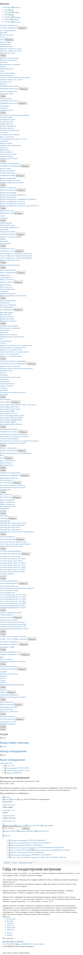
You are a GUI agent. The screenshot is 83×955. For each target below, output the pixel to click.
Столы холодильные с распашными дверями (16, 258)
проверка (3, 511)
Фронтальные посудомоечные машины (14, 434)
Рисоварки (3, 108)
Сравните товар (23, 770)
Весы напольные (6, 463)
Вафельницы (4, 150)
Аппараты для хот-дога (8, 154)
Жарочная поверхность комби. (11, 51)
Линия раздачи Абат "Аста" (9, 407)
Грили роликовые (6, 152)
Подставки (3, 515)
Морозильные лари (7, 210)
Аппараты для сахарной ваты (10, 145)
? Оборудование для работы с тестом (13, 139)
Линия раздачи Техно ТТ (9, 413)
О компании (11, 919)
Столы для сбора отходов (9, 590)
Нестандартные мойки (8, 506)
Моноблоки (4, 241)
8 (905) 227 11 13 (9, 810)
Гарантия (10, 923)
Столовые (8, 22)
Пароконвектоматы (7, 69)
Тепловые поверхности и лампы (11, 79)
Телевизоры (4, 291)
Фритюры (3, 84)
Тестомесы (4, 132)
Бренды (9, 935)
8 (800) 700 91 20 (6, 763)
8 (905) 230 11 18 (9, 821)
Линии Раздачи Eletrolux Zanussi (11, 418)
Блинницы (3, 147)
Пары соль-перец (6, 659)
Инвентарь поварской (7, 724)
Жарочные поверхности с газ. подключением (16, 345)
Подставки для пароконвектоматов (12, 525)
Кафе (6, 14)
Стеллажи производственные (10, 551)
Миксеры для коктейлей (8, 334)
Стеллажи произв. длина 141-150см (13, 569)
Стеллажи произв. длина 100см (11, 561)
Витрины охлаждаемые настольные (12, 203)
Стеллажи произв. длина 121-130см (13, 565)
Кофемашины (5, 330)
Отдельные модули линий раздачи (12, 415)
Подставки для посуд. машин (10, 529)
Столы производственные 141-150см (13, 599)
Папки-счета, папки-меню (9, 711)
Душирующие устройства (9, 478)
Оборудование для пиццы (9, 86)
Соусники (3, 672)
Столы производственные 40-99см (12, 605)
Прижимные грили (6, 46)
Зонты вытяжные (6, 480)
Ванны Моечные (6, 494)
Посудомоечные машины (9, 429)
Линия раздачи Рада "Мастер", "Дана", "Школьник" (18, 405)
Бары (6, 10)
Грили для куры (5, 42)
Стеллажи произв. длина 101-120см (13, 563)
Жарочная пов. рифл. (7, 53)
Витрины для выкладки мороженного (13, 195)
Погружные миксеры (7, 383)
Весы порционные (6, 465)
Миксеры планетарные (8, 126)
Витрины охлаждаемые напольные (12, 201)
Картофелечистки (6, 370)
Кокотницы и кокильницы (9, 674)
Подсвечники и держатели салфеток (13, 661)
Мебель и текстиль (6, 279)
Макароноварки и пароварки (10, 64)
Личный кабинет (23, 768)
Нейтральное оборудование (10, 473)
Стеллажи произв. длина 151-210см (13, 558)
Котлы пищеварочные (8, 30)
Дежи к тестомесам (7, 137)
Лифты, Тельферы (6, 386)
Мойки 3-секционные (7, 500)
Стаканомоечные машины (9, 438)
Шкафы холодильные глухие (10, 180)
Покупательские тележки (9, 620)
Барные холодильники (8, 178)
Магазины (8, 7)
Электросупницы (6, 98)
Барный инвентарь (6, 702)
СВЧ (1, 339)
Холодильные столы (7, 248)
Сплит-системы (5, 243)
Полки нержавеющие (7, 536)
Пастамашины (5, 381)
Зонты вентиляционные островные (12, 485)
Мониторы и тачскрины (8, 321)
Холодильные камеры (8, 231)
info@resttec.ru (27, 944)
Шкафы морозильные (7, 171)
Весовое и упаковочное (8, 448)
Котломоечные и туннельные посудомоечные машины (19, 441)
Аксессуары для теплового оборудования (15, 115)
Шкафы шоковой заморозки (10, 265)
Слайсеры (3, 388)
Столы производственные (9, 581)
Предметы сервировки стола (10, 652)
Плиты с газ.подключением (9, 354)
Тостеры (3, 343)
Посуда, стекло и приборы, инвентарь (13, 636)
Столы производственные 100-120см (13, 595)
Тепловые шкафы (6, 117)
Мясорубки (4, 375)
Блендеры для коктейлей (9, 326)
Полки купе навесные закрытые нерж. (13, 542)
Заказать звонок (38, 944)
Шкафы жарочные (6, 124)
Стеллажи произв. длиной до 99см (12, 571)
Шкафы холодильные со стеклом (11, 182)
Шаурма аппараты (6, 156)
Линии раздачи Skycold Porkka (11, 420)
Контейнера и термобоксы (9, 642)
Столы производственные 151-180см (13, 601)
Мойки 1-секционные (7, 502)
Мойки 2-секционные (7, 504)
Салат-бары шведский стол (9, 227)
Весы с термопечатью (8, 460)
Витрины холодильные (8, 187)
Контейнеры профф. (7, 647)
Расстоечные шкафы (7, 73)
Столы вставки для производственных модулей (17, 588)
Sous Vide (3, 32)
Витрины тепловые (6, 35)
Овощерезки (4, 379)
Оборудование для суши (9, 100)
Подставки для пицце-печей (10, 527)
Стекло (2, 678)
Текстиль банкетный (7, 289)
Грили (2, 37)
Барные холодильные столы (10, 260)
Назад (3, 55)
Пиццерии (8, 17)
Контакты (10, 925)
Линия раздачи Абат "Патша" (10, 409)
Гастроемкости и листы (8, 722)
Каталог (9, 933)
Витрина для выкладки (8, 192)
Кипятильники (5, 303)
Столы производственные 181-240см (13, 603)
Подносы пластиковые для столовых (13, 697)
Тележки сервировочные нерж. (11, 612)
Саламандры (4, 106)
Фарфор (3, 682)
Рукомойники (4, 508)
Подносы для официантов (9, 695)
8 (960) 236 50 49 (9, 816)
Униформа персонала (8, 293)
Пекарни (7, 19)
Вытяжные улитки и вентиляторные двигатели (16, 368)
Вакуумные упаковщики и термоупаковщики (15, 453)
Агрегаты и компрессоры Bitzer (11, 237)
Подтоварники (5, 521)
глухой (2, 216)
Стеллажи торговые (7, 574)
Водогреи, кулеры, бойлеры (10, 366)
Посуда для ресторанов (8, 666)
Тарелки (3, 680)
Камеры (3, 239)
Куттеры (3, 373)
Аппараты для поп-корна (9, 158)
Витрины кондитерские (8, 197)
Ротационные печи (6, 121)
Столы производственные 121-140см (13, 597)
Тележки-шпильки (6, 615)
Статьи (14, 862)
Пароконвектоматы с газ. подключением (14, 352)
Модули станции (6, 143)
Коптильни (3, 62)
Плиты (2, 71)
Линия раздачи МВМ (7, 411)
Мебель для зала (6, 287)
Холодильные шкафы (7, 173)
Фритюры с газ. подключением (11, 356)
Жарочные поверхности (8, 60)
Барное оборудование (8, 270)
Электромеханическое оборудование (13, 361)
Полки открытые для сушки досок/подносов (15, 544)
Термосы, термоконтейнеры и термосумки (15, 77)
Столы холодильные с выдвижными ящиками (16, 256)
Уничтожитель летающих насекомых (13, 392)
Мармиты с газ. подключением (11, 350)
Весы (2, 455)
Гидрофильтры (5, 489)
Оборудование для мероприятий (11, 337)
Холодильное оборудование (10, 163)
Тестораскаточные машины (9, 134)
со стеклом (4, 218)
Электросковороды (6, 75)
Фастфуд (7, 12)
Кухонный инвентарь (7, 716)
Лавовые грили (5, 44)
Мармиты (3, 66)
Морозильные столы (7, 225)
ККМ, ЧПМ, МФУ (5, 314)
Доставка (10, 921)
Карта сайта (11, 927)
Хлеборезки (4, 141)
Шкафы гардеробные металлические (13, 295)
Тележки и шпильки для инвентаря (12, 622)
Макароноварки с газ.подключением (13, 347)
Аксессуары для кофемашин (10, 328)
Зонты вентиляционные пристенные (13, 487)
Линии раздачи (5, 399)
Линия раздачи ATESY (8, 422)
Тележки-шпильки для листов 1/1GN (13, 626)
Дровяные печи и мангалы (9, 58)
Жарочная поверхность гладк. (10, 48)
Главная (7, 862)
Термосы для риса (6, 110)
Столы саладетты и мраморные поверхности (16, 253)
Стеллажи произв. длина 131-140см (13, 567)
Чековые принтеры (6, 316)
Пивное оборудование (8, 300)
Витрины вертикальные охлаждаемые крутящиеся (18, 199)
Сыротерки (4, 394)
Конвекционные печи (7, 119)
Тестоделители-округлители (10, 130)
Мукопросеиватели (7, 128)
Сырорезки (4, 390)
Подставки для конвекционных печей (13, 523)
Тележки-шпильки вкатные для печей (13, 624)
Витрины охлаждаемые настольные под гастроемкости (19, 205)
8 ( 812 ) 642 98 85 (9, 944)
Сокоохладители (6, 277)
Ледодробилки (5, 275)
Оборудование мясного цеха (10, 377)
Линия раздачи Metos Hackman (11, 424)
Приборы (3, 676)
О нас (12, 765)
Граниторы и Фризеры (8, 305)
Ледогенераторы (6, 223)
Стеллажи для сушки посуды (10, 556)
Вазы (2, 657)
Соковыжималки (5, 341)
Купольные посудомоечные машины (13, 443)
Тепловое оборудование (8, 25)
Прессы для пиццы (6, 93)
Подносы (3, 689)
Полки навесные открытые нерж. (11, 546)
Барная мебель (5, 285)
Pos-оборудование (6, 307)
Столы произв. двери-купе (9, 586)
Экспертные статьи (25, 862)
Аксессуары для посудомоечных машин (14, 436)
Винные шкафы (5, 168)
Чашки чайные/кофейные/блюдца (12, 684)
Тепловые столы (6, 82)
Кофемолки (4, 332)
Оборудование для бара (8, 707)
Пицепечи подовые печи (8, 91)
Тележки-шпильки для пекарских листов (14, 628)
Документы (11, 930)
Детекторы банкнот (7, 312)
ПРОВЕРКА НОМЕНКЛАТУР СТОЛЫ (13, 607)
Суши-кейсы (4, 229)
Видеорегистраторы (7, 319)
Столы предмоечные (7, 592)
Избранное (18, 773)
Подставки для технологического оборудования (17, 531)
